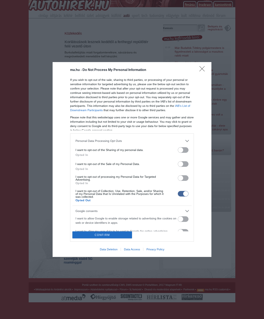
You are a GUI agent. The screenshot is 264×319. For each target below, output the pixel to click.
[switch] (183, 150)
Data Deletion (109, 249)
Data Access (132, 249)
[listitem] (132, 141)
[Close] (203, 70)
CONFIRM (102, 235)
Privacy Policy (155, 249)
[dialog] (132, 159)
